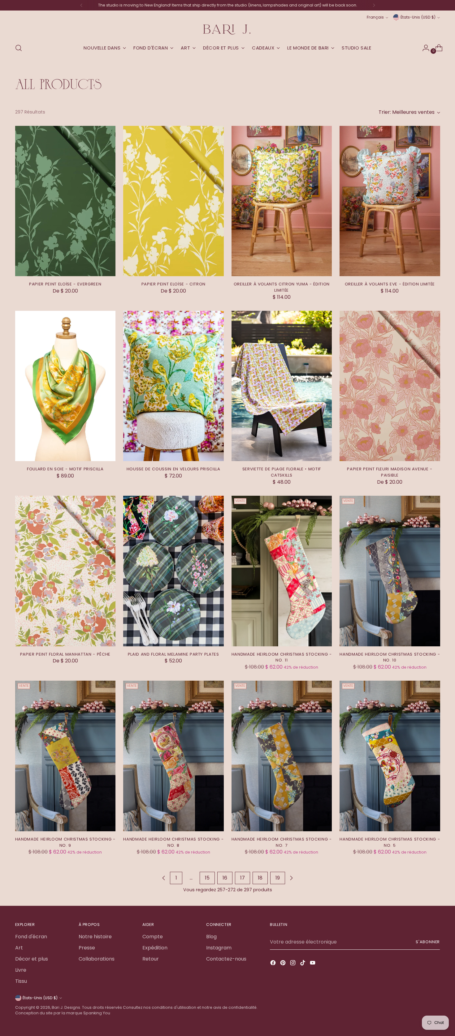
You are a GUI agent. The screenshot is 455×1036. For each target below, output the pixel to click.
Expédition (154, 947)
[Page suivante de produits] (291, 878)
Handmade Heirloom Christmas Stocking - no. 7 (282, 842)
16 (225, 877)
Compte (152, 936)
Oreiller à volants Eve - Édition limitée (390, 284)
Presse (87, 947)
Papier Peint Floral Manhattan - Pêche (65, 654)
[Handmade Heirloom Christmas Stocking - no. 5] (390, 756)
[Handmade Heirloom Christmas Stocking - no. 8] (173, 756)
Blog (211, 936)
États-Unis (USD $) (418, 17)
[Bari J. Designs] (227, 29)
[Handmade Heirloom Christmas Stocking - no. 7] (282, 756)
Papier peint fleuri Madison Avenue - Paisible (389, 472)
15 (207, 877)
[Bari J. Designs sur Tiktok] (303, 964)
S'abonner (428, 941)
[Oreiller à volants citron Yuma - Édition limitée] (282, 201)
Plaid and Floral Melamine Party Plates (173, 654)
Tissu (21, 981)
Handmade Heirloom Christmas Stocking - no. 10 (390, 657)
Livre (20, 970)
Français (375, 17)
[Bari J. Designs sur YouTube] (313, 964)
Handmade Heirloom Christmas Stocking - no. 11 (282, 657)
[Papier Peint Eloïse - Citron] (173, 201)
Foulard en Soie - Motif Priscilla (65, 469)
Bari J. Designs (66, 1007)
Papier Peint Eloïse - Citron (173, 284)
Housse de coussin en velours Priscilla (173, 469)
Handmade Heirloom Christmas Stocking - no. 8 (173, 842)
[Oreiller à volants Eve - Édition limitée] (390, 201)
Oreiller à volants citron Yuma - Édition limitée (282, 287)
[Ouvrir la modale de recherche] (18, 48)
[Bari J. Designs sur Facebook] (273, 964)
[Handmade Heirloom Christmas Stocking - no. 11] (282, 571)
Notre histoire (95, 936)
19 (277, 877)
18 (260, 877)
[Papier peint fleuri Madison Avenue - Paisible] (390, 386)
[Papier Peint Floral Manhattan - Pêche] (65, 571)
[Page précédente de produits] (163, 878)
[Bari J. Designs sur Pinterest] (283, 964)
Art (19, 947)
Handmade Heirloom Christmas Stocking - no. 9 (65, 842)
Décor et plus (31, 958)
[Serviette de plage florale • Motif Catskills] (282, 386)
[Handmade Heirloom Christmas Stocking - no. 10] (390, 571)
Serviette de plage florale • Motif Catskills (281, 472)
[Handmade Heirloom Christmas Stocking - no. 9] (65, 756)
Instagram (219, 947)
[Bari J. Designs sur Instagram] (293, 964)
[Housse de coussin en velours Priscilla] (173, 386)
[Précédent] (81, 5)
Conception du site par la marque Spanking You (62, 1013)
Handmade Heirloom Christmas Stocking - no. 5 (390, 842)
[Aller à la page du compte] (423, 48)
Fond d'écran (31, 936)
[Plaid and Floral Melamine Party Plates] (173, 571)
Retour (150, 958)
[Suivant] (374, 5)
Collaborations (97, 958)
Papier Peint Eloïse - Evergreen (65, 284)
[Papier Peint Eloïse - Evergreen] (65, 201)
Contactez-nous (226, 958)
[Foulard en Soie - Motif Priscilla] (65, 386)
